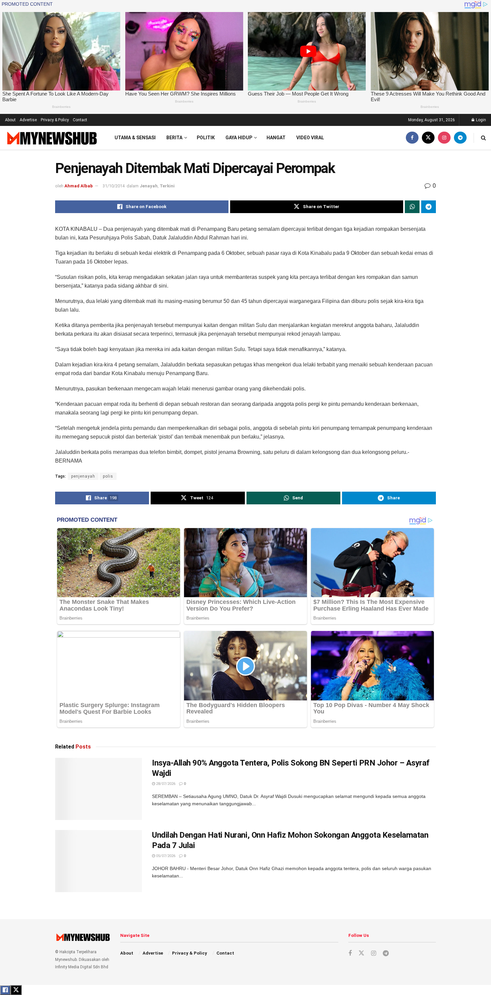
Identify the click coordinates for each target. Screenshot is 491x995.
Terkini (167, 185)
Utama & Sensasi (135, 137)
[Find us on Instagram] (444, 138)
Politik (206, 137)
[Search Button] (483, 138)
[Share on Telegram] (428, 206)
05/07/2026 (165, 856)
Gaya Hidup (238, 137)
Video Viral (310, 137)
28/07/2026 (165, 784)
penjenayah (83, 476)
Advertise (28, 120)
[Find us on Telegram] (460, 138)
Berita (174, 137)
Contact (80, 120)
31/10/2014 (114, 185)
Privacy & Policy (55, 120)
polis (108, 476)
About (10, 120)
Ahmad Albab (78, 185)
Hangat (276, 137)
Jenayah (149, 185)
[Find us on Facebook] (412, 138)
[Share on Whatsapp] (412, 206)
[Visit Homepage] (51, 138)
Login (480, 120)
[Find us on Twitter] (428, 138)
